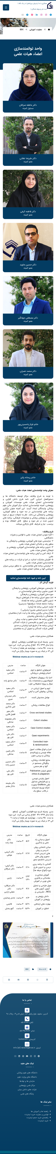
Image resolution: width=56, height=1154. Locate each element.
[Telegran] (51, 15)
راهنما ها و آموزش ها (39, 1111)
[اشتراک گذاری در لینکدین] (47, 980)
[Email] (27, 1056)
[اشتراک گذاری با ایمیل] (18, 980)
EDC (27, 969)
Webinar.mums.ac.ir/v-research (28, 657)
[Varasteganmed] (46, 15)
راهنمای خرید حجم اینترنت (37, 1117)
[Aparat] (32, 15)
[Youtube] (22, 15)
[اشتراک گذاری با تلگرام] (28, 980)
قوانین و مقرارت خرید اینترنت (36, 1114)
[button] (6, 7)
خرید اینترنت (43, 1120)
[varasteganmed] (27, 15)
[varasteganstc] (41, 15)
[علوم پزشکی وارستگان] (50, 5)
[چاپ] (9, 980)
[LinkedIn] (37, 15)
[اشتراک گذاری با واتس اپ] (37, 980)
